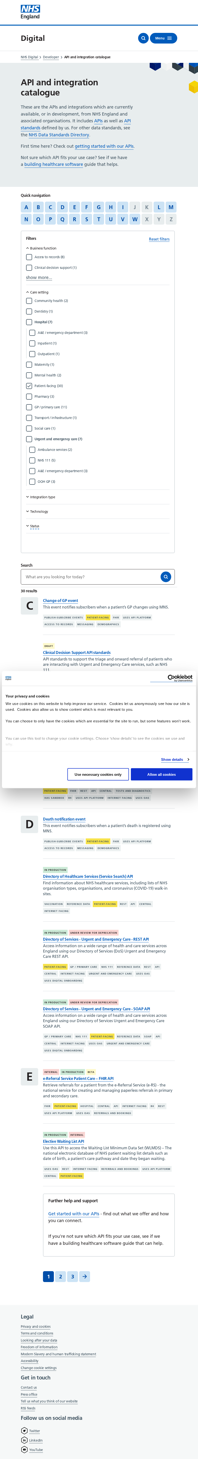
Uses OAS (142, 797)
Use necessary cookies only (98, 774)
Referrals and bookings (112, 1113)
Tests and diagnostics (133, 790)
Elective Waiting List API (63, 1141)
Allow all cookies (161, 774)
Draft (48, 646)
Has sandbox (54, 797)
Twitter (34, 1431)
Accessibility (29, 1361)
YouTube (36, 1450)
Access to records (58, 624)
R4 (70, 797)
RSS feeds (28, 1408)
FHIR (116, 617)
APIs (98, 121)
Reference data (78, 904)
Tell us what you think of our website (49, 1401)
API (93, 790)
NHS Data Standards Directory (59, 135)
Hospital (87, 1106)
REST (83, 790)
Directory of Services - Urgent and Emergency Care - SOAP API (96, 1008)
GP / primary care (83, 966)
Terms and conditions (37, 1333)
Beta (91, 1072)
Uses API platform (137, 617)
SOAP (148, 1036)
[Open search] (143, 38)
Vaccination (53, 904)
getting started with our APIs (104, 146)
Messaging (85, 624)
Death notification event (64, 819)
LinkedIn (36, 1440)
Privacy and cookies (35, 1326)
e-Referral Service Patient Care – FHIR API (78, 1078)
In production (55, 870)
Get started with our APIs (73, 1214)
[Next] (84, 1276)
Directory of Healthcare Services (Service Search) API (88, 876)
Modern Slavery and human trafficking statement (58, 1354)
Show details (172, 759)
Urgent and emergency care (110, 973)
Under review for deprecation (93, 932)
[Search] (166, 577)
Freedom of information (39, 1347)
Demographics (108, 624)
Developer (51, 57)
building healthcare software (53, 164)
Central (106, 790)
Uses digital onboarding (63, 980)
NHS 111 (107, 966)
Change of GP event (60, 600)
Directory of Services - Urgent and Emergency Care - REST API (96, 939)
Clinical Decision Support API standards (76, 652)
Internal (51, 1072)
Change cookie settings (38, 1368)
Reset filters (159, 239)
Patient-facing (98, 617)
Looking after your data (39, 1340)
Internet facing (120, 797)
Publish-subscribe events (63, 617)
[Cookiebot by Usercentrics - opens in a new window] (171, 678)
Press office (29, 1394)
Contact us (29, 1387)
